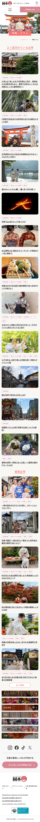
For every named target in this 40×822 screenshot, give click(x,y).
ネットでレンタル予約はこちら (20, 765)
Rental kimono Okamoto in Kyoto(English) (15, 795)
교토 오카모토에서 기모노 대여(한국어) (13, 804)
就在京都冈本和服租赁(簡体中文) (12, 798)
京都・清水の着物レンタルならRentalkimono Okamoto (20, 819)
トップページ (24, 39)
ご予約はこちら (30, 9)
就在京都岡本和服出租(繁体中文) (12, 801)
